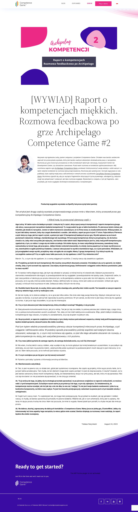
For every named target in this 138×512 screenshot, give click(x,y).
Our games (76, 3)
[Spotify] (119, 501)
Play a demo (103, 4)
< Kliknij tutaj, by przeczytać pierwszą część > (69, 220)
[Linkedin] (107, 501)
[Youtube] (113, 501)
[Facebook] (101, 501)
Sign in (89, 3)
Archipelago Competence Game (66, 168)
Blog (63, 3)
